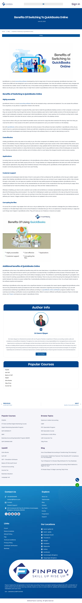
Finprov (11, 294)
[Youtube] (18, 514)
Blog (43, 448)
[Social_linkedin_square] (41, 329)
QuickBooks (11, 127)
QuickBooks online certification (51, 289)
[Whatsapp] (77, 485)
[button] (43, 4)
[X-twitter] (6, 514)
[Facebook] (15, 514)
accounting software (21, 81)
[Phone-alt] (77, 480)
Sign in (76, 4)
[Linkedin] (9, 514)
